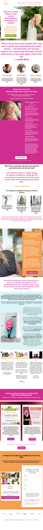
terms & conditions (32, 493)
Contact (28, 3)
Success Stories (37, 2)
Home (19, 2)
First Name (26, 475)
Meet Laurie (24, 2)
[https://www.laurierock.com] (7, 3)
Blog (32, 3)
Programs (30, 2)
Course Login (37, 3)
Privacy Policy (28, 519)
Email (25, 484)
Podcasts (20, 3)
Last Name (26, 479)
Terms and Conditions (34, 519)
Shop (24, 3)
